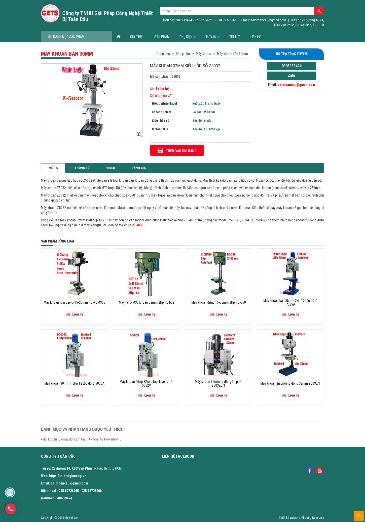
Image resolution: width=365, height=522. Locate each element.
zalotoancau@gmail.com (296, 85)
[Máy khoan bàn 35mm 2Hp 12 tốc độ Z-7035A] (290, 273)
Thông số (82, 168)
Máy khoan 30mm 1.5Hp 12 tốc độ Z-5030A (74, 383)
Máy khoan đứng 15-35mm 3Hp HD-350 (218, 302)
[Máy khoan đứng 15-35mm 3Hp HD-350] (218, 273)
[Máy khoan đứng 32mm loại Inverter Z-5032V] (146, 354)
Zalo (291, 75)
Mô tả (53, 168)
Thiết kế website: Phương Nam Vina (301, 518)
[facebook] (309, 470)
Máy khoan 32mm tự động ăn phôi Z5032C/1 (218, 383)
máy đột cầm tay (73, 439)
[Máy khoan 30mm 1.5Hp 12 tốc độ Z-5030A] (74, 354)
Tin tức (235, 37)
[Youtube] (319, 470)
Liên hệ (256, 37)
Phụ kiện (186, 37)
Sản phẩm (162, 37)
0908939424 (291, 66)
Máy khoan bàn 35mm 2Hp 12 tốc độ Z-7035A (290, 302)
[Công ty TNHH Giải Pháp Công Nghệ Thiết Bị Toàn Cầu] (50, 13)
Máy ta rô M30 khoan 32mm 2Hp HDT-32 (146, 302)
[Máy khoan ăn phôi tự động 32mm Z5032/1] (290, 354)
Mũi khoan (49, 439)
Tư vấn (211, 37)
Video (110, 168)
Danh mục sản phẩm (68, 37)
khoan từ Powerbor (104, 439)
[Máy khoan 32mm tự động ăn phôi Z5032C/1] (218, 354)
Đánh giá (139, 168)
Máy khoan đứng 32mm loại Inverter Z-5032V (146, 383)
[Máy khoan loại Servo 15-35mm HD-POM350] (74, 273)
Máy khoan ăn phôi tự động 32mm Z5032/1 (290, 383)
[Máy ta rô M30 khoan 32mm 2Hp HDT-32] (146, 273)
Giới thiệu (137, 37)
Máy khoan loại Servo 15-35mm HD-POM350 (74, 302)
